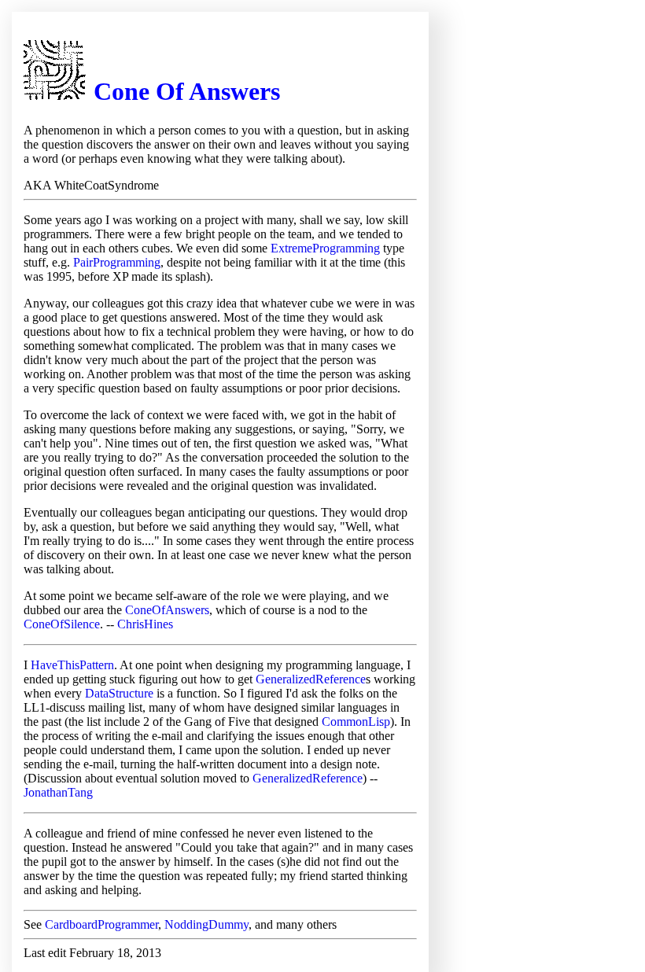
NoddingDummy (206, 924)
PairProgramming (116, 262)
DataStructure (119, 693)
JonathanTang (58, 792)
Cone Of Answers (187, 91)
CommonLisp (356, 721)
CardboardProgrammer (101, 924)
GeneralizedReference (311, 679)
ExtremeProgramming (325, 248)
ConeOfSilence (62, 624)
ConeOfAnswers (167, 610)
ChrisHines (145, 624)
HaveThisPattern (72, 665)
